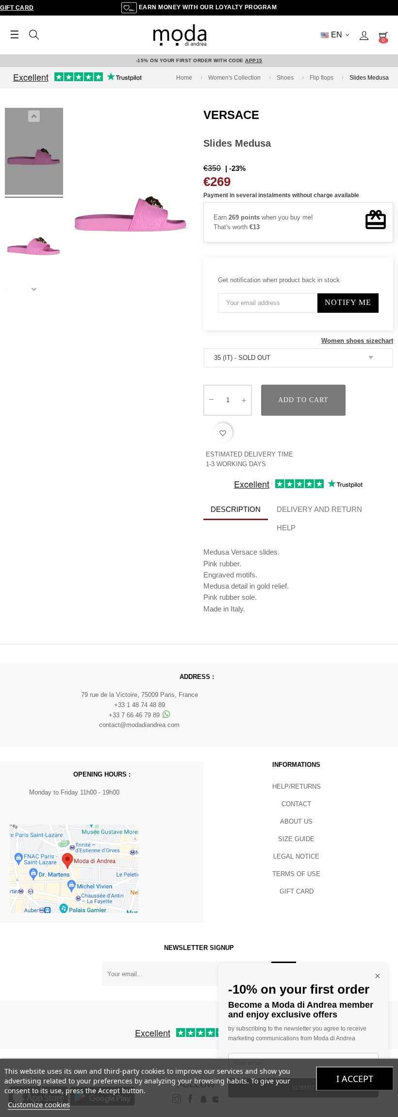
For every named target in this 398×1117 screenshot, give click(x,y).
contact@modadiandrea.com (139, 724)
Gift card (297, 891)
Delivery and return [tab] (319, 509)
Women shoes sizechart (357, 340)
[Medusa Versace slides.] (34, 153)
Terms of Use (296, 874)
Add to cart (303, 400)
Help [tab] (286, 528)
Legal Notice (296, 856)
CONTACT (296, 804)
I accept (354, 1078)
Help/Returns (296, 786)
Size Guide (296, 839)
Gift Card (17, 7)
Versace (231, 114)
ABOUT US (296, 821)
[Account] (364, 35)
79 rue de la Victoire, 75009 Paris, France (139, 694)
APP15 (254, 60)
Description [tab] (236, 509)
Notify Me (348, 302)
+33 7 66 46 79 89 (135, 715)
